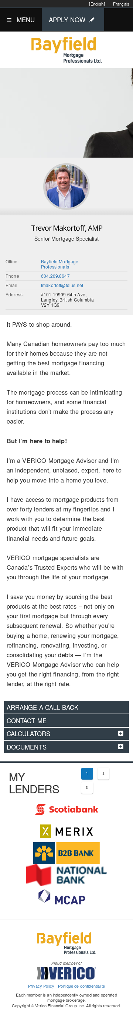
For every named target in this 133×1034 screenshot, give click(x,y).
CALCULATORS (29, 733)
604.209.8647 (55, 276)
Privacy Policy (41, 986)
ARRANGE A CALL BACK (43, 707)
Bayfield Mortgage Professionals (60, 264)
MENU (26, 19)
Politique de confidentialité (81, 986)
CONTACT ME (27, 720)
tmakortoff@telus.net (62, 285)
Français (121, 4)
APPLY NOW (67, 19)
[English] (97, 4)
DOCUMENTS (27, 746)
